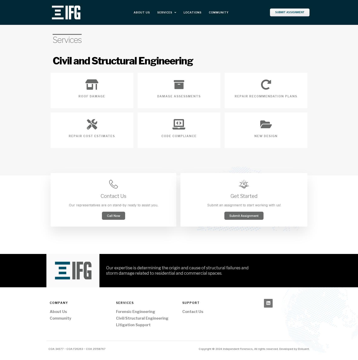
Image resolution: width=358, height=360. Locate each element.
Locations (193, 12)
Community (219, 12)
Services (164, 12)
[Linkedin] (268, 303)
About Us (142, 12)
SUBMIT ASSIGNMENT (289, 12)
